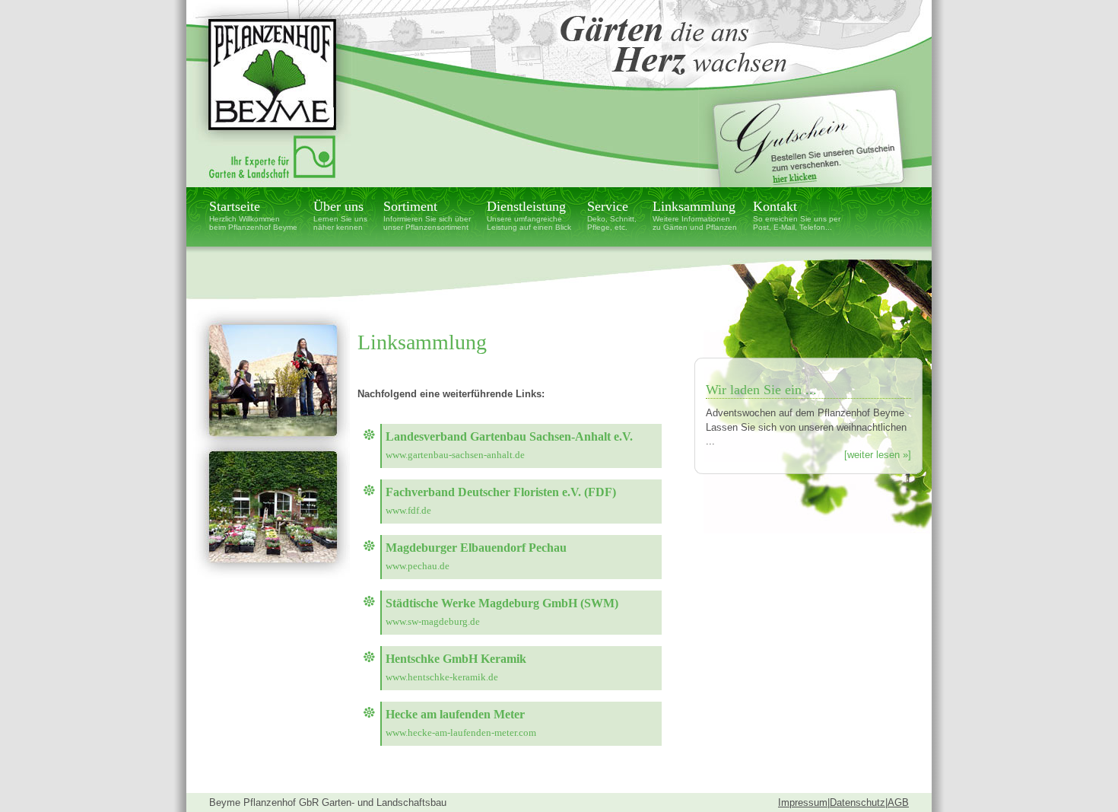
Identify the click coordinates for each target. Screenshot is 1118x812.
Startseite (253, 215)
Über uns (340, 215)
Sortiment (427, 215)
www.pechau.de (417, 566)
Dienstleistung (529, 215)
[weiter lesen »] (877, 454)
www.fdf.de (408, 510)
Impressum (802, 802)
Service (612, 215)
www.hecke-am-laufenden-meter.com (461, 732)
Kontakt (796, 215)
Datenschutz (857, 802)
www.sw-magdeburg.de (433, 621)
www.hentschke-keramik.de (442, 677)
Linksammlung (695, 215)
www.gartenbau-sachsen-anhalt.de (455, 454)
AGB (898, 802)
